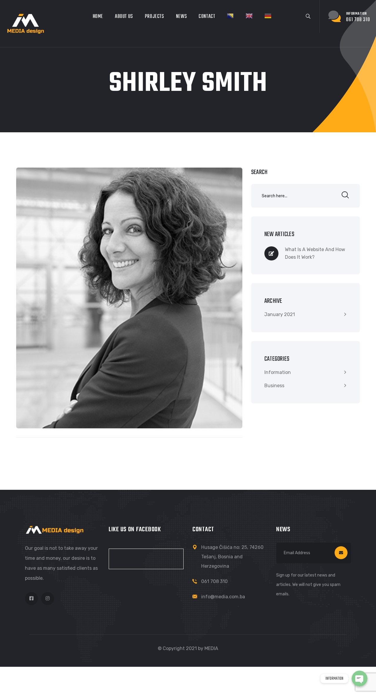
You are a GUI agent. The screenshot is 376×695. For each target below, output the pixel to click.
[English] (249, 16)
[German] (267, 16)
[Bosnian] (230, 16)
